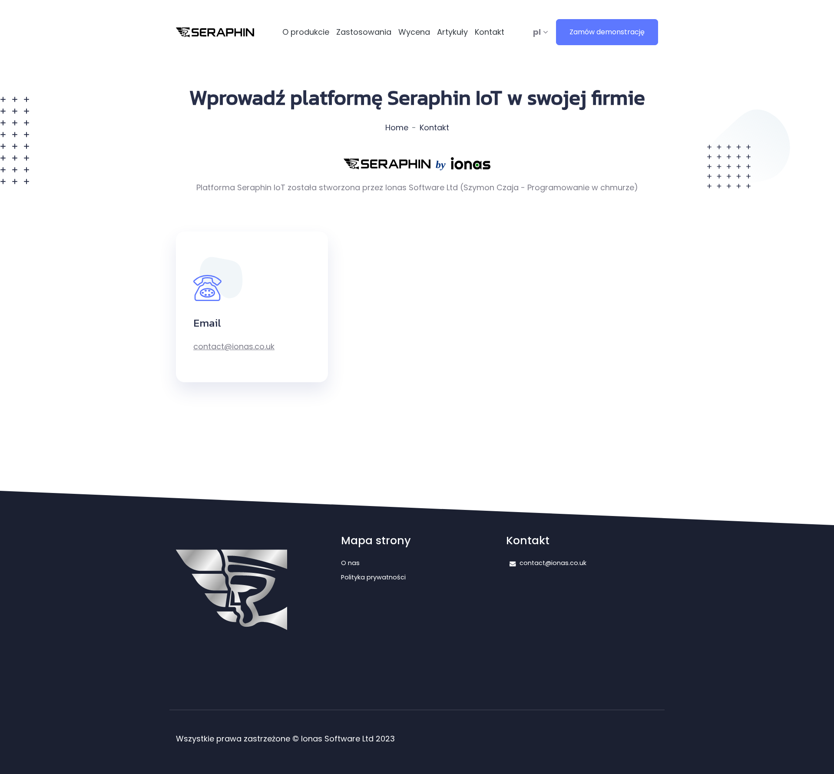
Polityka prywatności (373, 577)
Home (396, 127)
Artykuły (452, 31)
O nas (350, 563)
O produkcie (305, 31)
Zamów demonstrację (607, 32)
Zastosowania (363, 31)
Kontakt (489, 31)
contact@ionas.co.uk (234, 346)
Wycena (414, 31)
